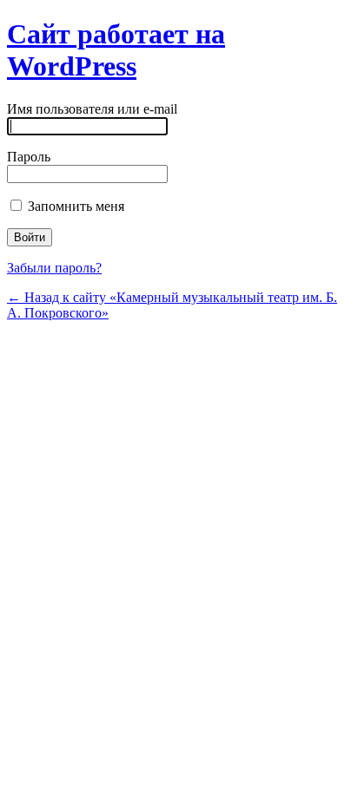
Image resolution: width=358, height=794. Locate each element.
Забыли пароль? (54, 267)
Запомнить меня (74, 206)
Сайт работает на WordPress (116, 50)
